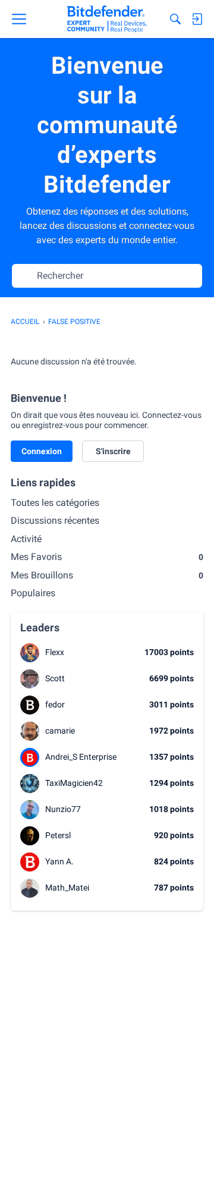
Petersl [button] (58, 835)
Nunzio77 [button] (63, 809)
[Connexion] (196, 19)
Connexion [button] (41, 451)
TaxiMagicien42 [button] (74, 783)
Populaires (33, 593)
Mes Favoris (107, 556)
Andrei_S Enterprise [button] (81, 757)
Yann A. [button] (59, 861)
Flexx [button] (54, 652)
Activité (26, 539)
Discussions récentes (55, 520)
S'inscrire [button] (113, 451)
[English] (106, 19)
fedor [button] (55, 704)
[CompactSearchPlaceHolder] (175, 19)
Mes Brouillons (107, 575)
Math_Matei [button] (67, 887)
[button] (29, 652)
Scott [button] (55, 678)
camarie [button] (60, 730)
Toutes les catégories (55, 502)
